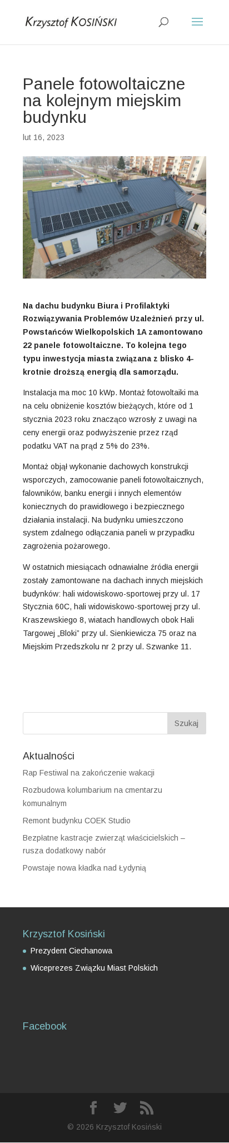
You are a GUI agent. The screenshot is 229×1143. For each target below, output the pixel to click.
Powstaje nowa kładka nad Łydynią (84, 867)
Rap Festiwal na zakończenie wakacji (89, 772)
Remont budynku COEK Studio (77, 820)
